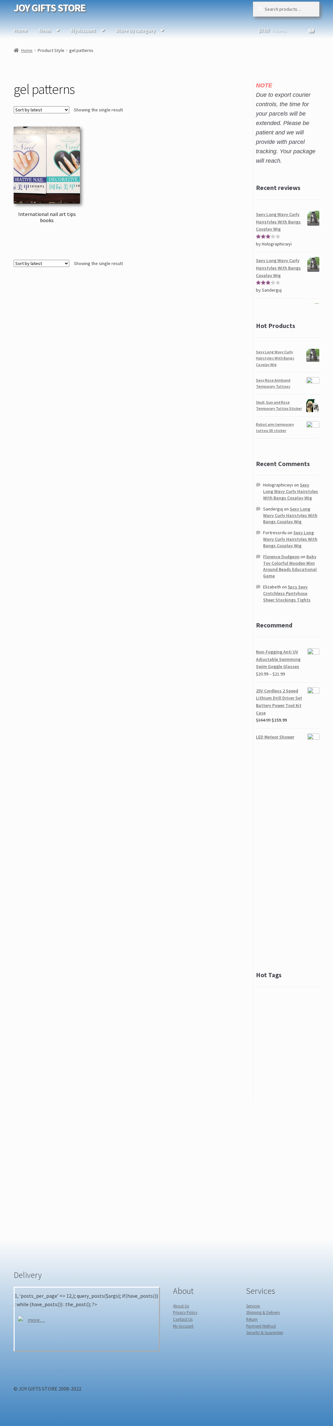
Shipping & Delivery (263, 1312)
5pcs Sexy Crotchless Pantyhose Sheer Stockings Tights (287, 593)
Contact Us (183, 1319)
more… (36, 1320)
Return (252, 1319)
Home (20, 30)
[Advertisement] (287, 855)
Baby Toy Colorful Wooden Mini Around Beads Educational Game (290, 566)
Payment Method (261, 1326)
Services (253, 1305)
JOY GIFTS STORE (50, 7)
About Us (181, 1305)
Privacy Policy (185, 1312)
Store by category (135, 30)
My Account (83, 30)
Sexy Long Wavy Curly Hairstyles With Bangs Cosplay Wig (275, 358)
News (45, 30)
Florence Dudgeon (281, 557)
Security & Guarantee (264, 1332)
